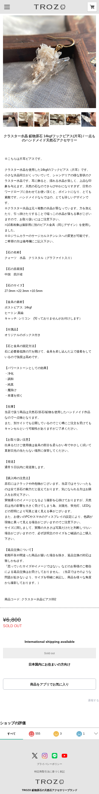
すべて (11, 733)
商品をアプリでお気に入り (49, 684)
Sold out (49, 653)
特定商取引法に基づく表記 (49, 771)
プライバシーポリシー (49, 764)
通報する (93, 700)
